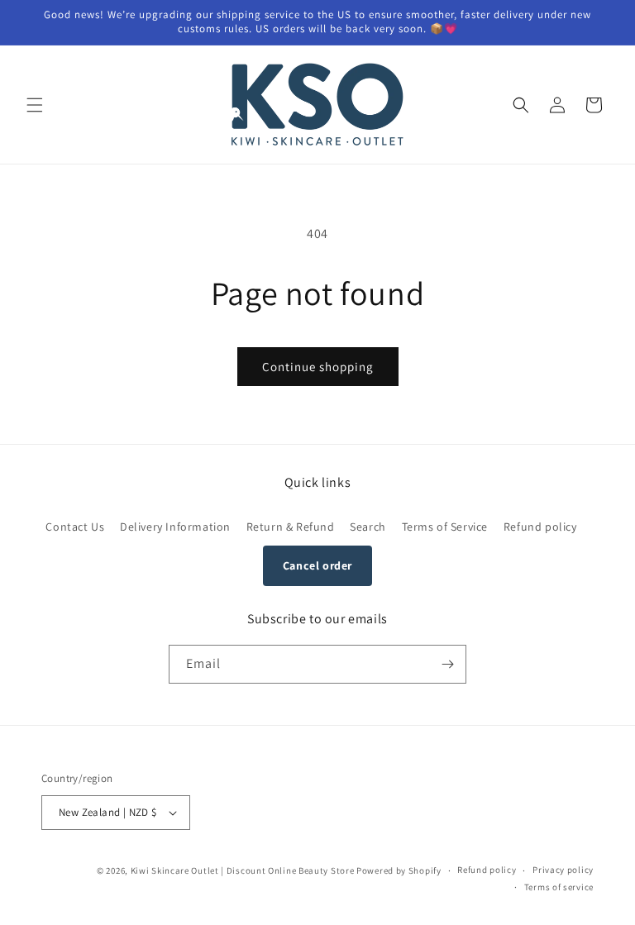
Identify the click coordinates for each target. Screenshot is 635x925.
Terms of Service (445, 526)
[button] (35, 105)
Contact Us (74, 526)
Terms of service (559, 887)
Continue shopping (318, 366)
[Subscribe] (447, 664)
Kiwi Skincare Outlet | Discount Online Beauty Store (243, 870)
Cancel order (317, 565)
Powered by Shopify (399, 870)
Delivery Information (175, 526)
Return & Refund (290, 526)
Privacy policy (563, 869)
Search (368, 526)
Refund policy (540, 526)
